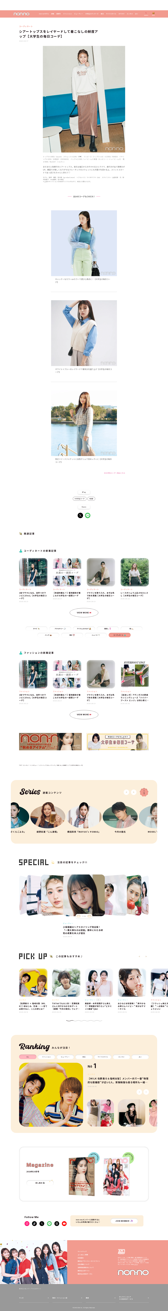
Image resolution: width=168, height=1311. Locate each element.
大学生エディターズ (92, 13)
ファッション (67, 13)
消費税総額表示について (86, 1267)
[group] (51, 1095)
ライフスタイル (111, 13)
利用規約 (81, 1258)
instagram (27, 1223)
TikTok (34, 1223)
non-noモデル (44, 13)
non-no (133, 1272)
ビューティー (78, 13)
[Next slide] (133, 792)
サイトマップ (82, 1251)
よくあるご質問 (83, 1255)
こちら (135, 1264)
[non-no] (21, 14)
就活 (102, 13)
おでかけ (122, 13)
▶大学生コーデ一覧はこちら (114, 473)
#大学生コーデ (80, 499)
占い (136, 13)
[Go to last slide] (126, 792)
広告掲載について (84, 1264)
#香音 (91, 499)
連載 (52, 13)
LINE (87, 515)
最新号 (58, 13)
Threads (56, 1223)
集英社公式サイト (84, 1271)
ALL (28, 1057)
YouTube (64, 1223)
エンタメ (130, 13)
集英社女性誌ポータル (85, 1274)
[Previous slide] (78, 916)
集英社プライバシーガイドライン (89, 1261)
